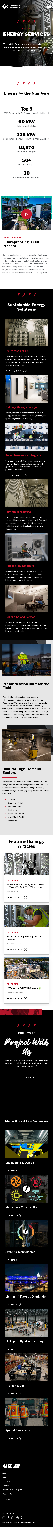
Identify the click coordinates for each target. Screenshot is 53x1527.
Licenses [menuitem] (6, 1481)
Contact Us (7, 1494)
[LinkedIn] (12, 1517)
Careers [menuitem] (5, 1477)
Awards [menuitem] (5, 1473)
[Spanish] (31, 6)
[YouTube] (17, 1517)
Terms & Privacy (8, 1513)
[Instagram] (21, 1517)
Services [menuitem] (6, 1485)
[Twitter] (8, 1517)
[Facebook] (3, 1517)
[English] (25, 6)
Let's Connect (26, 1077)
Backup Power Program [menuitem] (12, 1490)
